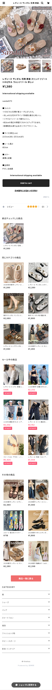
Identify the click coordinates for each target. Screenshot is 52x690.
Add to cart (26, 183)
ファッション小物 (8, 633)
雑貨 (4, 625)
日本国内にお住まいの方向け (26, 191)
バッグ (4, 610)
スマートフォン (8, 618)
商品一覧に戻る (26, 578)
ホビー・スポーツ (9, 641)
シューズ (5, 602)
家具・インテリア (8, 649)
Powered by (23, 665)
